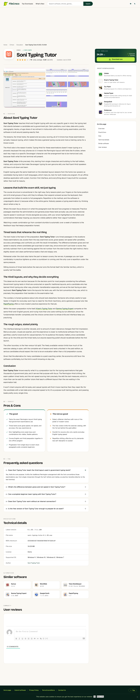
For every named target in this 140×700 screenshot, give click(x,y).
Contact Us (62, 690)
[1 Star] (18, 60)
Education (20, 45)
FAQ (99, 136)
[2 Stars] (20, 60)
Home (5, 45)
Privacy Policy (34, 690)
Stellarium (108, 110)
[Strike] (25, 638)
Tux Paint (107, 87)
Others (12, 45)
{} (43, 638)
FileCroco (14, 3)
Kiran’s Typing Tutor (44, 308)
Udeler (106, 73)
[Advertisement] (70, 24)
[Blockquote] (34, 638)
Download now (117, 59)
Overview (101, 128)
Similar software (103, 143)
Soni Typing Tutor (34, 563)
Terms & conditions (48, 690)
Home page (7, 690)
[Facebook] (130, 3)
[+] (47, 638)
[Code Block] (37, 638)
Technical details (103, 140)
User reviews (102, 147)
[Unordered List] (31, 638)
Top (133, 690)
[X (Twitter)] (134, 3)
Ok (94, 696)
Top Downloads (27, 4)
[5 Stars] (27, 60)
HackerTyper (108, 93)
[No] (137, 697)
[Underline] (22, 638)
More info (100, 696)
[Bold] (16, 638)
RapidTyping (9, 304)
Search (88, 4)
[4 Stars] (25, 60)
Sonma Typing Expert (65, 308)
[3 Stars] (22, 60)
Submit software (20, 690)
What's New (40, 4)
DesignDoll (108, 102)
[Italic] (19, 638)
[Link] (40, 638)
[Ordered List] (28, 638)
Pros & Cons (102, 132)
